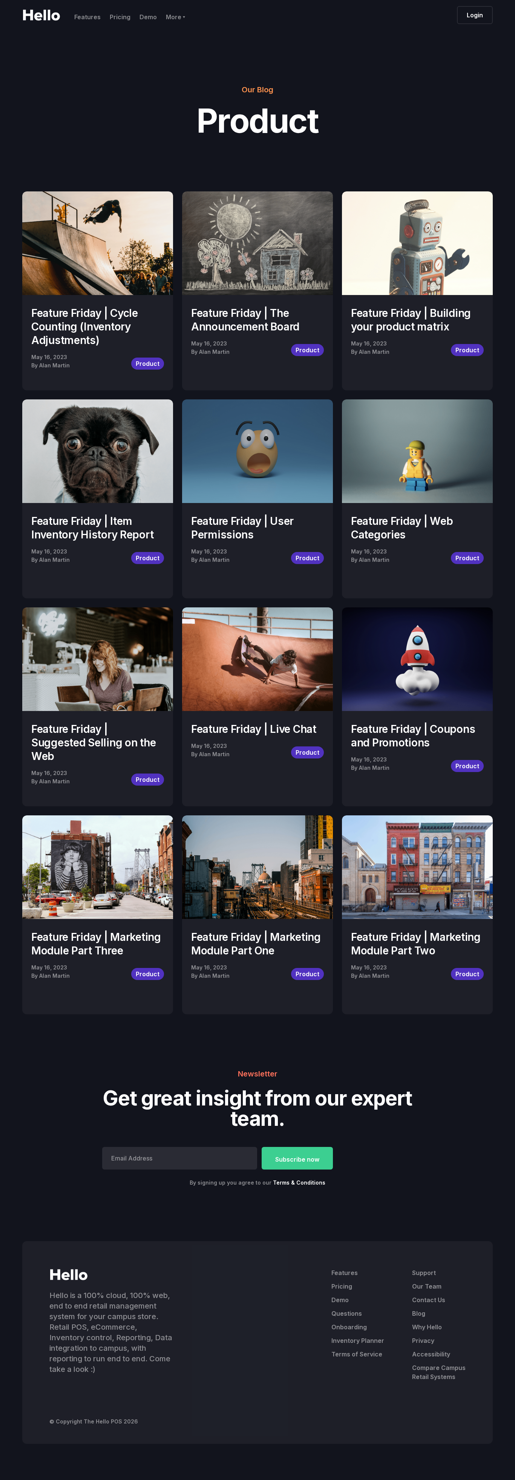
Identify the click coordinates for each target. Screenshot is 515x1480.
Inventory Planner (357, 1340)
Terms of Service (356, 1354)
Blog (418, 1313)
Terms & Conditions (299, 1182)
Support (424, 1273)
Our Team (426, 1286)
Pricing (120, 17)
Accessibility (431, 1354)
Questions (346, 1313)
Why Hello (427, 1327)
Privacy (423, 1340)
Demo (148, 17)
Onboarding (349, 1327)
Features (87, 17)
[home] (41, 15)
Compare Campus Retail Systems (439, 1372)
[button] (175, 15)
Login (475, 15)
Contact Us (428, 1300)
